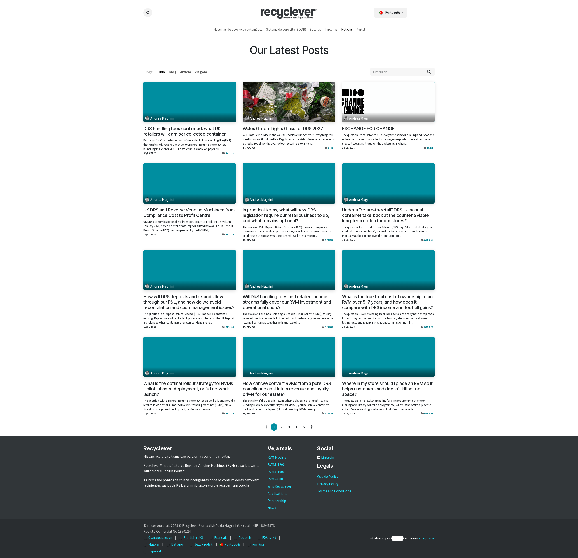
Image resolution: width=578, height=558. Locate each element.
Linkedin (327, 457)
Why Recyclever (279, 486)
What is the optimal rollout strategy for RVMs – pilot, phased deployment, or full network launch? (188, 389)
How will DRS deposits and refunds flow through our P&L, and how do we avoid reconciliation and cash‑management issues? (189, 302)
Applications (277, 493)
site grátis (427, 538)
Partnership (277, 500)
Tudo (161, 72)
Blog (330, 147)
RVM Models (277, 457)
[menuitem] (238, 29)
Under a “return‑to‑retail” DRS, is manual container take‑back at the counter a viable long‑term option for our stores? (385, 215)
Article (230, 153)
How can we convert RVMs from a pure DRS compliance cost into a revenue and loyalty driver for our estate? (287, 389)
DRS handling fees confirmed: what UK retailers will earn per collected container (184, 131)
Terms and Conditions (334, 491)
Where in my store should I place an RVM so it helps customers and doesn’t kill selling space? (387, 389)
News (272, 508)
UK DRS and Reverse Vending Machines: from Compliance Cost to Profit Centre (189, 212)
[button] (147, 12)
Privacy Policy (327, 483)
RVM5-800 (275, 479)
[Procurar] (429, 72)
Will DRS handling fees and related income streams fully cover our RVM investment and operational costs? (287, 302)
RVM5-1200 (276, 464)
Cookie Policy (327, 476)
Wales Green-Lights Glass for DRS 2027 (283, 128)
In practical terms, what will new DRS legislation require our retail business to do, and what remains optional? (286, 215)
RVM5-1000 (276, 471)
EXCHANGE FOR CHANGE (368, 128)
